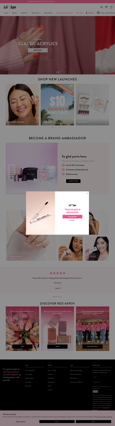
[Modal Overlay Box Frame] (57, 213)
